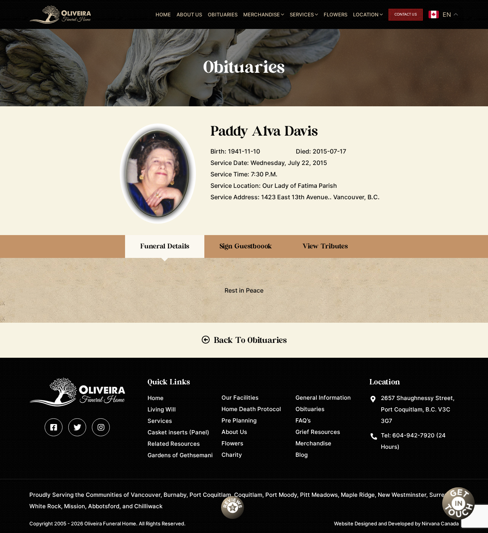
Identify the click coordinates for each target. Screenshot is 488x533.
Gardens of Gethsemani (180, 455)
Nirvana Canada (440, 523)
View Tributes (325, 246)
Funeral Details (164, 246)
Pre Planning (239, 420)
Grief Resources (317, 431)
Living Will (162, 409)
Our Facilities (240, 397)
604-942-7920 (413, 435)
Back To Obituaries (250, 340)
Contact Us (406, 15)
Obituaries (223, 14)
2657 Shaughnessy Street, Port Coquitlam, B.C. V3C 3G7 (417, 409)
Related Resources (174, 443)
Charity (232, 454)
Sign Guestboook (246, 246)
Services (302, 14)
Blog (301, 454)
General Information (323, 397)
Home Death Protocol (251, 409)
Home (163, 14)
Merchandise (261, 14)
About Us (189, 14)
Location (366, 14)
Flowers (335, 14)
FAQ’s (303, 420)
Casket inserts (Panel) (178, 432)
